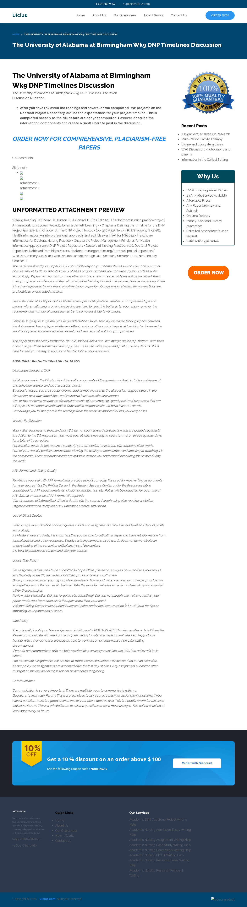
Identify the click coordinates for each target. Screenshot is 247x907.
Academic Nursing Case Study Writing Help (160, 845)
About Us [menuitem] (99, 15)
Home (59, 820)
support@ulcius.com (136, 4)
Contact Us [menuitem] (179, 15)
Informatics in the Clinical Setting (204, 159)
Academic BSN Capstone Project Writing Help (158, 822)
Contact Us (63, 841)
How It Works (64, 836)
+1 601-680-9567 (104, 4)
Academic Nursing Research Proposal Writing (156, 873)
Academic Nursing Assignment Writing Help (160, 840)
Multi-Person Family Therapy (201, 139)
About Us (62, 825)
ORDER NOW (220, 15)
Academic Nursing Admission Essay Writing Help (160, 832)
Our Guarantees (66, 831)
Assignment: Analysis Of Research (205, 134)
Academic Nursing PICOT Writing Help (156, 855)
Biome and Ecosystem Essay (202, 144)
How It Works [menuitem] (153, 15)
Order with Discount (197, 763)
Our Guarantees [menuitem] (125, 15)
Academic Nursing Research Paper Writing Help (159, 862)
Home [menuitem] (80, 15)
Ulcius (19, 15)
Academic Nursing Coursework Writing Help (160, 850)
